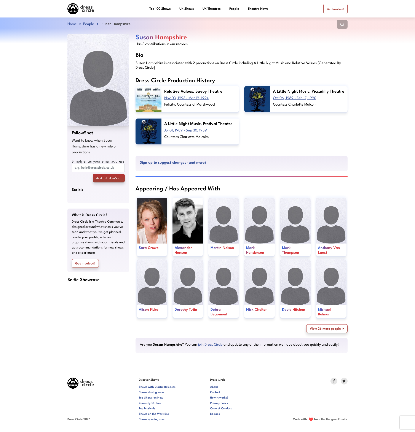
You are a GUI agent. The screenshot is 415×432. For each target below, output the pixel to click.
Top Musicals (147, 408)
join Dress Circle (210, 345)
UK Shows (186, 9)
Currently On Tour (150, 403)
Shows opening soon (152, 419)
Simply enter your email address (98, 161)
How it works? (219, 397)
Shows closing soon (151, 392)
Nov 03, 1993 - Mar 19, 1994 (186, 98)
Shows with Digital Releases (157, 387)
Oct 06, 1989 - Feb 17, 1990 (294, 98)
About (214, 387)
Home (72, 24)
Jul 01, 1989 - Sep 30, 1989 (185, 130)
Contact (215, 392)
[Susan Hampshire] (98, 80)
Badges (215, 414)
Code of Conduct (221, 408)
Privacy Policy (219, 403)
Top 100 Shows (160, 9)
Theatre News (258, 9)
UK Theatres (212, 9)
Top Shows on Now (151, 397)
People (234, 9)
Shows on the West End (154, 414)
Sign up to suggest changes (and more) (173, 163)
